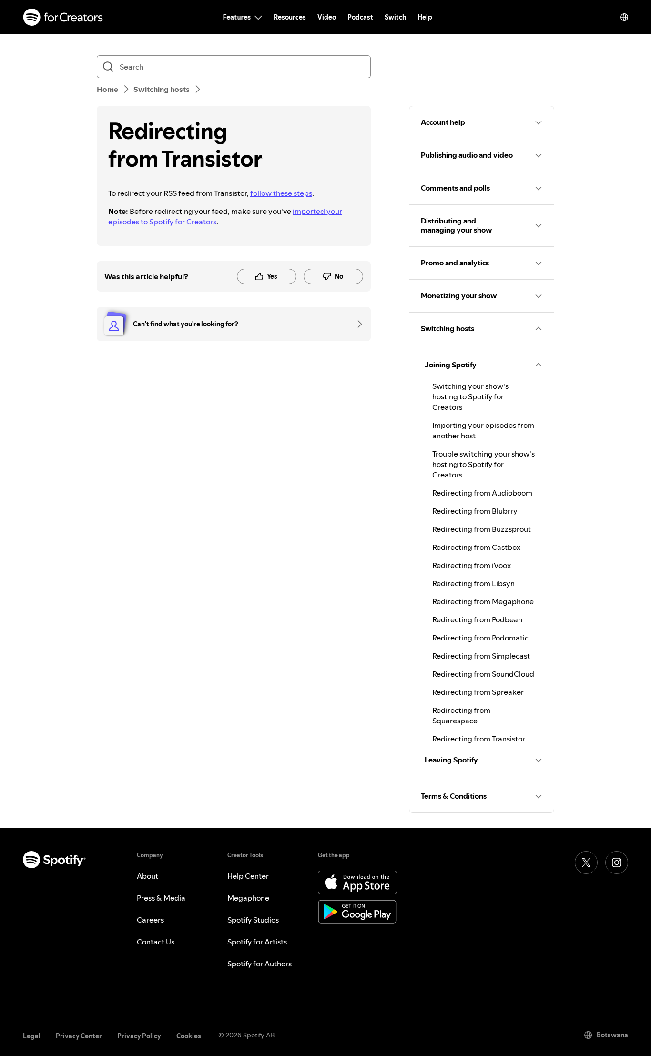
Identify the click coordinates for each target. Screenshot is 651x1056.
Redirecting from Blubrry (475, 511)
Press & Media (161, 898)
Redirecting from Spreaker (478, 692)
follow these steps (281, 193)
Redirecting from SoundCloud (483, 674)
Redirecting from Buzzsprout (481, 529)
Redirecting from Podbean (477, 619)
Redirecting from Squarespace (461, 715)
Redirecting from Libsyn (473, 583)
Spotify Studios (253, 919)
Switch (395, 17)
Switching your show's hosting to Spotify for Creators (470, 396)
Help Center (248, 876)
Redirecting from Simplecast (481, 655)
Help (424, 17)
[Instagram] (616, 862)
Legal (32, 1036)
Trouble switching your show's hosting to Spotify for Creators (483, 464)
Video (326, 17)
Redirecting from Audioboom (482, 492)
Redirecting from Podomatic (480, 637)
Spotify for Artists (257, 941)
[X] (586, 862)
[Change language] (624, 17)
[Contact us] (356, 324)
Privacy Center (79, 1036)
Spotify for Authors (259, 963)
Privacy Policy (139, 1036)
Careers (150, 919)
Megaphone (248, 898)
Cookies (188, 1036)
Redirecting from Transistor (478, 738)
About (147, 876)
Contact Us (155, 941)
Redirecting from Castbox (476, 547)
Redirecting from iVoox (471, 565)
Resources (290, 17)
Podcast (360, 17)
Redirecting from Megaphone (483, 601)
